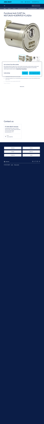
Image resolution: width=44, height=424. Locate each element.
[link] (22, 1)
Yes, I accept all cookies (34, 73)
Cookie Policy (18, 68)
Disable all (25, 73)
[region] (22, 69)
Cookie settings (7, 72)
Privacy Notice (24, 68)
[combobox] (36, 6)
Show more (22, 86)
